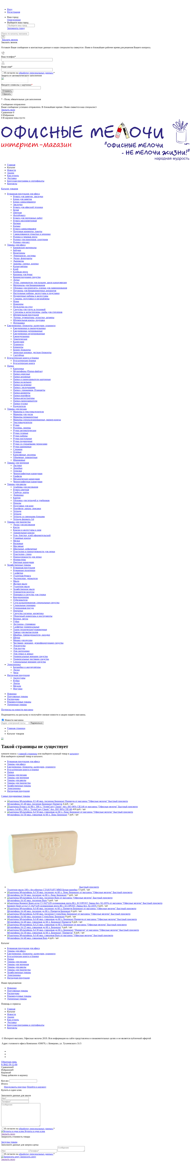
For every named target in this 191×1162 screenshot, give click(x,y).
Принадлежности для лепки (27, 557)
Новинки (12, 693)
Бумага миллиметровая (25, 220)
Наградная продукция (18, 791)
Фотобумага (19, 215)
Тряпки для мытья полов (25, 632)
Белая (16, 210)
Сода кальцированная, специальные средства (36, 602)
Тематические (20, 339)
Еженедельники (21, 336)
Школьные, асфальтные (25, 549)
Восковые (18, 543)
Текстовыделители (22, 422)
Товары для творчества (19, 783)
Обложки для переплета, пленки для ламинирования (40, 288)
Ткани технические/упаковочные (30, 629)
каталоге (74, 753)
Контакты (12, 183)
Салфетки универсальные (26, 627)
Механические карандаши (26, 479)
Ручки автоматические (24, 430)
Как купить (13, 175)
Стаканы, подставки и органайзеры (31, 298)
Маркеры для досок (23, 414)
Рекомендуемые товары (19, 702)
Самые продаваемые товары (15, 796)
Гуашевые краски (22, 538)
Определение (14, 20)
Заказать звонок (10, 39)
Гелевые (17, 452)
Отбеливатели (20, 600)
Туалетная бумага (22, 575)
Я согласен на (29, 73)
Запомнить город (16, 28)
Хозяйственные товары (19, 785)
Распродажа (13, 699)
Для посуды (19, 648)
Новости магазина (13, 720)
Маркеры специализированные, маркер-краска (37, 419)
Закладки (18, 204)
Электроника (14, 788)
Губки (16, 621)
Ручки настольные (22, 438)
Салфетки (18, 573)
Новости (11, 170)
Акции (10, 173)
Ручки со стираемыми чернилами (30, 444)
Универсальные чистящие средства (31, 659)
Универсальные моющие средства (30, 656)
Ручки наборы (20, 436)
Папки (10, 772)
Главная (11, 164)
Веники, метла (20, 618)
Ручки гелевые (20, 433)
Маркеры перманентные (25, 417)
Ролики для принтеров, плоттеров (30, 239)
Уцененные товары (17, 704)
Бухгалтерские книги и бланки (23, 769)
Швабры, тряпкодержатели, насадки (31, 635)
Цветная (17, 212)
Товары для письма (17, 775)
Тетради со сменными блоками (29, 516)
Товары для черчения (18, 777)
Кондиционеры (21, 597)
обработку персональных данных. (36, 73)
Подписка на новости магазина (17, 709)
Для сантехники (21, 651)
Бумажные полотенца (24, 570)
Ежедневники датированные (28, 331)
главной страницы (27, 753)
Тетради (17, 514)
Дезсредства (19, 645)
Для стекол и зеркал (23, 653)
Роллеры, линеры (22, 427)
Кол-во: (5, 1081)
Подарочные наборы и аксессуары (30, 296)
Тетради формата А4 (23, 519)
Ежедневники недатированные (29, 333)
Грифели (17, 476)
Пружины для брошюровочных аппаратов (34, 290)
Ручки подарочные (22, 441)
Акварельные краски (23, 532)
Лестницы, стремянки (24, 624)
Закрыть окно (8, 109)
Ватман (17, 223)
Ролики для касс (21, 242)
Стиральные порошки (24, 605)
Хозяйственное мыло (24, 589)
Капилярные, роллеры (24, 454)
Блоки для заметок (22, 199)
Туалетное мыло (21, 586)
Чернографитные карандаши (27, 481)
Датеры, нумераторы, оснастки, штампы (33, 317)
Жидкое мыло (20, 583)
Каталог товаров (9, 188)
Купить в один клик (34, 1131)
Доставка (12, 178)
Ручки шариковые (22, 446)
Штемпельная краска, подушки (29, 320)
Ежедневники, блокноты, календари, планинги (31, 767)
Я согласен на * (29, 1128)
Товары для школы (16, 780)
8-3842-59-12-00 (9, 1064)
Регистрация (13, 12)
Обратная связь (9, 1062)
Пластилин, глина (22, 554)
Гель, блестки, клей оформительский (32, 535)
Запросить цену (28, 1156)
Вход (9, 9)
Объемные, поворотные (25, 457)
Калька (16, 226)
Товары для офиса (16, 764)
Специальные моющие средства (29, 661)
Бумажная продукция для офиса (23, 761)
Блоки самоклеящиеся (24, 202)
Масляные (18, 546)
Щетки (16, 637)
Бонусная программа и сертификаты (25, 181)
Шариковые (19, 460)
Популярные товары (17, 696)
